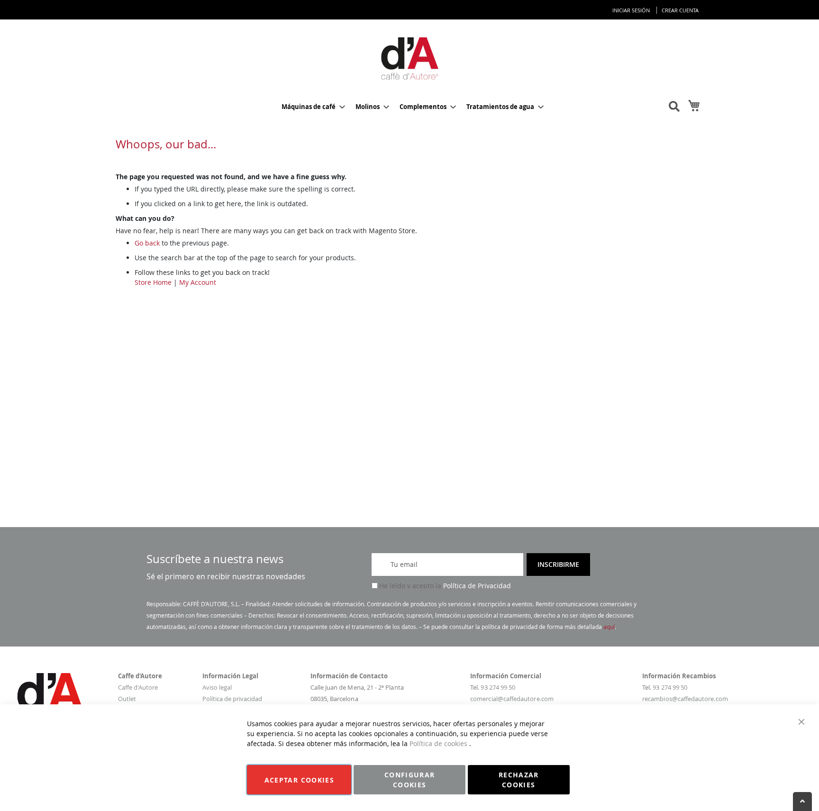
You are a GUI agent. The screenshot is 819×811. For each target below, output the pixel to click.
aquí (609, 626)
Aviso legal (217, 687)
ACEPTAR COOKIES (299, 779)
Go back (147, 242)
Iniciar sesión (631, 10)
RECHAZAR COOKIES (519, 779)
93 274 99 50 (498, 687)
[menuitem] (310, 107)
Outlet (127, 698)
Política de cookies (439, 743)
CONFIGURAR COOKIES (409, 779)
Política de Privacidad (477, 585)
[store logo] (409, 57)
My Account (197, 282)
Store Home (153, 282)
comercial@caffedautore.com (512, 698)
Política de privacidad (232, 698)
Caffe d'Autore (138, 687)
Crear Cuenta (680, 10)
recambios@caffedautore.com (685, 698)
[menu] (409, 107)
